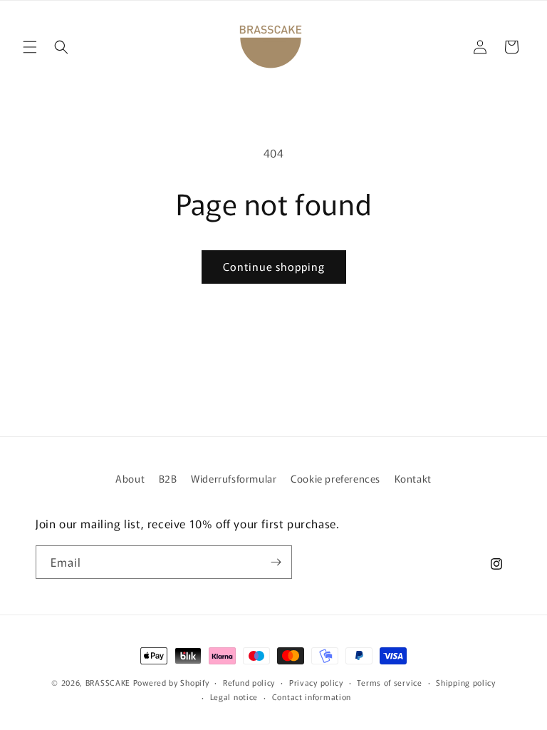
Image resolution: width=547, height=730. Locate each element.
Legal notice (234, 696)
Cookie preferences (335, 478)
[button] (30, 47)
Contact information (311, 696)
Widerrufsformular (233, 478)
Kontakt (413, 478)
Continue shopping (274, 266)
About (130, 478)
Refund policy (249, 682)
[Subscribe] (275, 562)
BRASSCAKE (107, 682)
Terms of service (389, 682)
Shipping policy (466, 682)
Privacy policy (316, 682)
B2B (168, 478)
